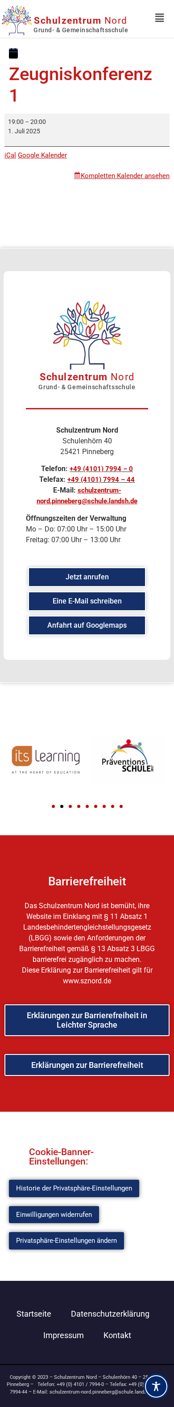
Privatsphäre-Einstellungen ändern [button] (66, 1241)
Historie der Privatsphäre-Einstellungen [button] (74, 1188)
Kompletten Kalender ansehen (125, 176)
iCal (10, 155)
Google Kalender (42, 155)
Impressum (63, 1335)
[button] (53, 806)
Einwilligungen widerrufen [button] (54, 1215)
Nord (81, 20)
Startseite (34, 1313)
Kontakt (117, 1335)
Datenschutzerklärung (110, 1313)
